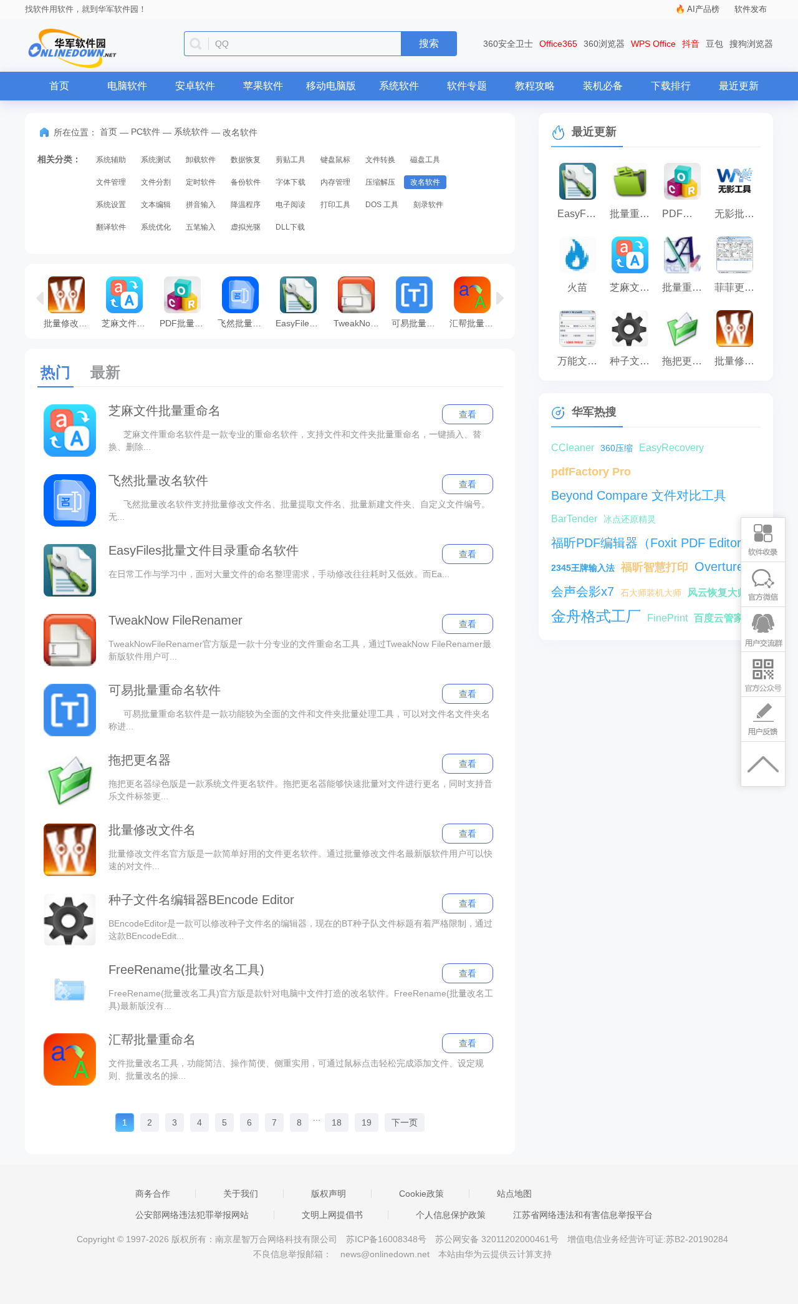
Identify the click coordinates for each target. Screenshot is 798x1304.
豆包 (714, 43)
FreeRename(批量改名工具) (186, 969)
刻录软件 (428, 204)
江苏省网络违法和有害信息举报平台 (583, 1214)
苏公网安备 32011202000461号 (498, 1239)
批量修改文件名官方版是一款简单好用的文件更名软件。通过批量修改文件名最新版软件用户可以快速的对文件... (300, 860)
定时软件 (201, 182)
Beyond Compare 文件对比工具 (638, 495)
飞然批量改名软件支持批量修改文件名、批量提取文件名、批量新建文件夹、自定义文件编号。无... (299, 510)
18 (337, 1122)
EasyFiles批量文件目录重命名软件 (301, 323)
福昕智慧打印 (654, 567)
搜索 (429, 43)
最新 (105, 372)
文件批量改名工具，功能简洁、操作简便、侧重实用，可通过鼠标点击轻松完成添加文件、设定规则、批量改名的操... (296, 1069)
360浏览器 (604, 43)
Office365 (558, 43)
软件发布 (750, 9)
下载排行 (671, 85)
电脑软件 (127, 85)
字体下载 (290, 182)
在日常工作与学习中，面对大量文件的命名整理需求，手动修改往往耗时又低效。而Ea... (278, 574)
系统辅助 (111, 159)
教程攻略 (535, 85)
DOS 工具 (381, 204)
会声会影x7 (582, 591)
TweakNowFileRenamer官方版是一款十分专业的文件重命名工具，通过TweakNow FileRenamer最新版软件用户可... (299, 650)
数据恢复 (246, 159)
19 (367, 1122)
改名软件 (425, 182)
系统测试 (156, 159)
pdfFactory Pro (591, 471)
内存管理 (335, 182)
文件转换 (380, 159)
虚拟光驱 (246, 227)
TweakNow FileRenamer (359, 323)
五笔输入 (201, 227)
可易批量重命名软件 (417, 323)
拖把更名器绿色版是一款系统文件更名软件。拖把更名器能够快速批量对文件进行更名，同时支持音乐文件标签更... (300, 790)
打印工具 (335, 204)
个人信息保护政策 (451, 1214)
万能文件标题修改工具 (580, 361)
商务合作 (152, 1193)
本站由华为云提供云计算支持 (495, 1254)
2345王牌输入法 (583, 568)
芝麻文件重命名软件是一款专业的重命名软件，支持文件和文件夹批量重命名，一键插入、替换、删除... (294, 440)
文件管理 (111, 182)
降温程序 (246, 204)
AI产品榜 (703, 9)
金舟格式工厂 (596, 616)
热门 (55, 372)
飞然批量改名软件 (243, 323)
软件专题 (467, 85)
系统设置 (111, 204)
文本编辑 (156, 204)
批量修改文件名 (69, 323)
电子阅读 (290, 204)
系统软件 (399, 85)
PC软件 (145, 132)
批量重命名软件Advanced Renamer (685, 287)
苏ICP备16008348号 (386, 1239)
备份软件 (246, 182)
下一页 (405, 1122)
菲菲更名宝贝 (737, 287)
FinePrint (667, 618)
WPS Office (653, 43)
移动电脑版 (331, 85)
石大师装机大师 (650, 593)
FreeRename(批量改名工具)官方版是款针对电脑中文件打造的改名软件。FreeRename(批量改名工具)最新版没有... (300, 999)
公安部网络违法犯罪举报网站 (192, 1214)
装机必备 (603, 85)
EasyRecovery (671, 447)
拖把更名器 (139, 760)
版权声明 (328, 1193)
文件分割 (156, 182)
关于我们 (240, 1193)
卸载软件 (201, 159)
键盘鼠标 (335, 159)
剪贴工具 (290, 159)
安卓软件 (195, 85)
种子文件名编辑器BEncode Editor (201, 899)
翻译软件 (111, 227)
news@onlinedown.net (385, 1254)
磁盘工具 (425, 159)
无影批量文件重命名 (737, 213)
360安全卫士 (508, 43)
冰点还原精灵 (629, 519)
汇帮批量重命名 (475, 323)
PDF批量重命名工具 (185, 323)
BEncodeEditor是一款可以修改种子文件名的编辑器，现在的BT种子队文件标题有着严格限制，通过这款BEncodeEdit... (300, 929)
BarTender (574, 518)
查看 (467, 414)
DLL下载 (290, 227)
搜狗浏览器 (751, 43)
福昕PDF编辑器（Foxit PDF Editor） (652, 543)
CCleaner (572, 447)
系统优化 (156, 227)
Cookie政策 (421, 1193)
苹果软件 (263, 85)
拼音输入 (201, 204)
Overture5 (723, 566)
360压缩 (616, 448)
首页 (59, 85)
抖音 (690, 43)
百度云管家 (719, 618)
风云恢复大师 (718, 592)
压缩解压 (380, 182)
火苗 (577, 287)
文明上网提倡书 (332, 1214)
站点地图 (514, 1193)
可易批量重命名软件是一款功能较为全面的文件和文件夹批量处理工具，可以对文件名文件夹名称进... (299, 720)
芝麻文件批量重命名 (127, 323)
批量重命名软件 (633, 213)
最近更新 (739, 85)
